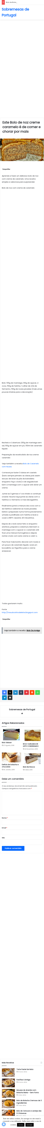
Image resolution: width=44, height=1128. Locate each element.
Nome (5, 818)
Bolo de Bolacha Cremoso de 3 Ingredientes (23, 2)
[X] (10, 692)
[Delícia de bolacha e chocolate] (11, 757)
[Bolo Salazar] (11, 734)
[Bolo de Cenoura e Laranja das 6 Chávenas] (8, 1114)
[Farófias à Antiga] (8, 1083)
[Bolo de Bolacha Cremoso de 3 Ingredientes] (8, 1103)
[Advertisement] (22, 44)
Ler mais (29, 1125)
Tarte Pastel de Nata (25, 1069)
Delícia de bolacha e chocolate (10, 765)
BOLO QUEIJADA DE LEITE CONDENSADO (31, 745)
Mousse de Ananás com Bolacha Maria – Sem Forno (28, 1091)
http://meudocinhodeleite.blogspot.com (20, 612)
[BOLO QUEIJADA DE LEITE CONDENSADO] (32, 735)
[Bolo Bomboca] (32, 759)
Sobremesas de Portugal (22, 709)
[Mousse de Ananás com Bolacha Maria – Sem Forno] (8, 1093)
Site (3, 838)
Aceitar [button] (20, 1125)
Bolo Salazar (7, 742)
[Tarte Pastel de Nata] (8, 1072)
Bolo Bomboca (29, 767)
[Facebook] (4, 692)
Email (4, 828)
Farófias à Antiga (23, 1080)
